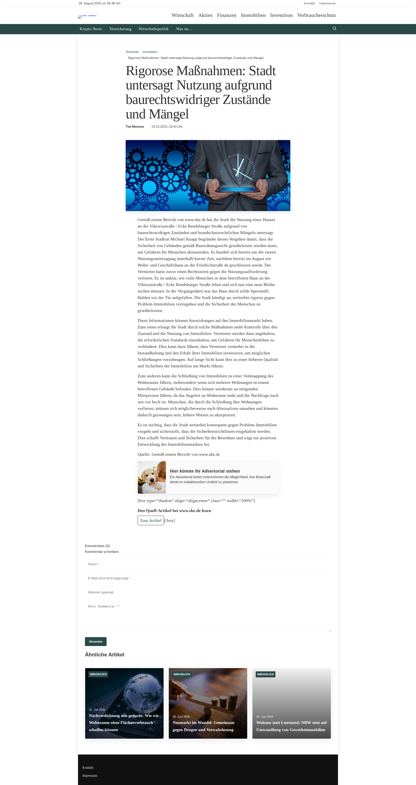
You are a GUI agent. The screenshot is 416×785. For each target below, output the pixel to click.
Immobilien (253, 15)
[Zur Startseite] (87, 15)
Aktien (205, 15)
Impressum (327, 3)
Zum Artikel (151, 520)
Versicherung (120, 29)
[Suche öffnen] (334, 29)
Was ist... (184, 29)
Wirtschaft (183, 15)
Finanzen (226, 15)
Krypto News (91, 29)
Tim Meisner (135, 126)
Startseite (132, 51)
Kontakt (309, 3)
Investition (281, 15)
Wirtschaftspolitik (154, 29)
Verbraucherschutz (316, 15)
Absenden (95, 641)
